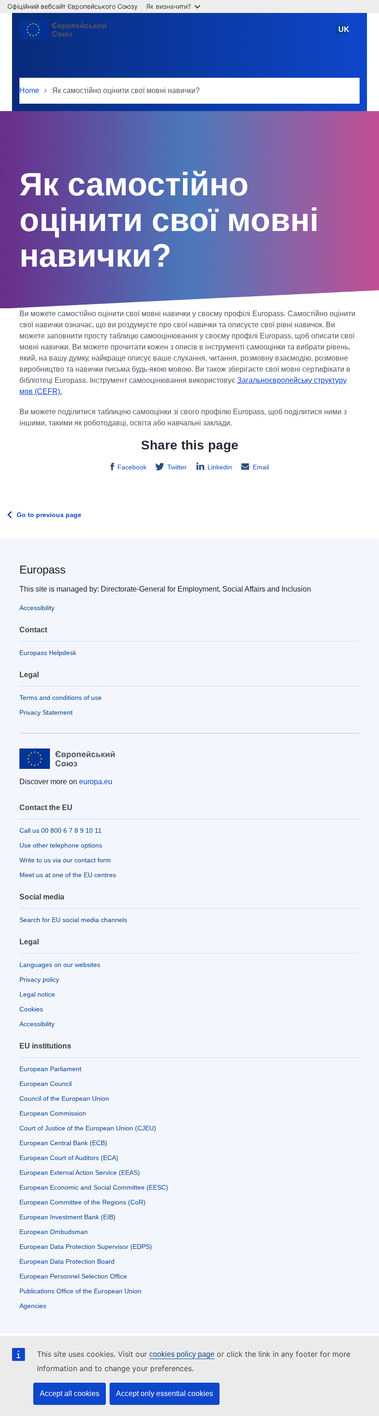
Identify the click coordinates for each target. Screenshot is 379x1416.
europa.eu (95, 782)
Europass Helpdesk (47, 652)
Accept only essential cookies (164, 1393)
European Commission (52, 1113)
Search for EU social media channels (73, 919)
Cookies (31, 1009)
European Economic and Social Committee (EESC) (93, 1187)
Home (29, 90)
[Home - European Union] (65, 33)
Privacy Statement (46, 712)
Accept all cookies (69, 1393)
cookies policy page (181, 1354)
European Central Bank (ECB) (63, 1143)
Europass (42, 569)
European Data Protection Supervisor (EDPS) (85, 1246)
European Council (45, 1083)
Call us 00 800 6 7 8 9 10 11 (60, 830)
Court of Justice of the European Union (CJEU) (87, 1128)
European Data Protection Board (67, 1261)
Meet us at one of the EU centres (67, 875)
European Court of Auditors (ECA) (68, 1157)
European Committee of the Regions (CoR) (82, 1202)
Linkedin (220, 467)
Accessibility (37, 607)
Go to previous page (49, 514)
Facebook (132, 467)
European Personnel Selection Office (73, 1276)
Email (261, 467)
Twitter (177, 467)
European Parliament (50, 1069)
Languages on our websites (59, 964)
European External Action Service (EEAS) (79, 1172)
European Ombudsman (53, 1231)
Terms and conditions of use (60, 697)
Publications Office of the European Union (80, 1291)
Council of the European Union (64, 1098)
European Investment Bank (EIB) (67, 1217)
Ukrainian (343, 33)
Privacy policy (39, 979)
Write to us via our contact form (65, 860)
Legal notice (37, 994)
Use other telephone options (60, 845)
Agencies (32, 1306)
